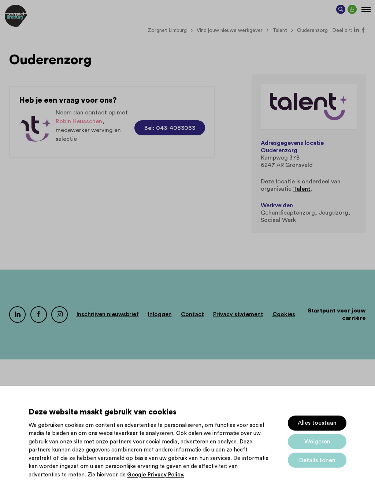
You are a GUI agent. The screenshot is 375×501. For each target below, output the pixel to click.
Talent (302, 189)
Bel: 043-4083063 (169, 128)
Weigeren (317, 442)
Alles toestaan (317, 423)
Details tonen (317, 460)
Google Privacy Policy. (155, 475)
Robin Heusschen (79, 121)
